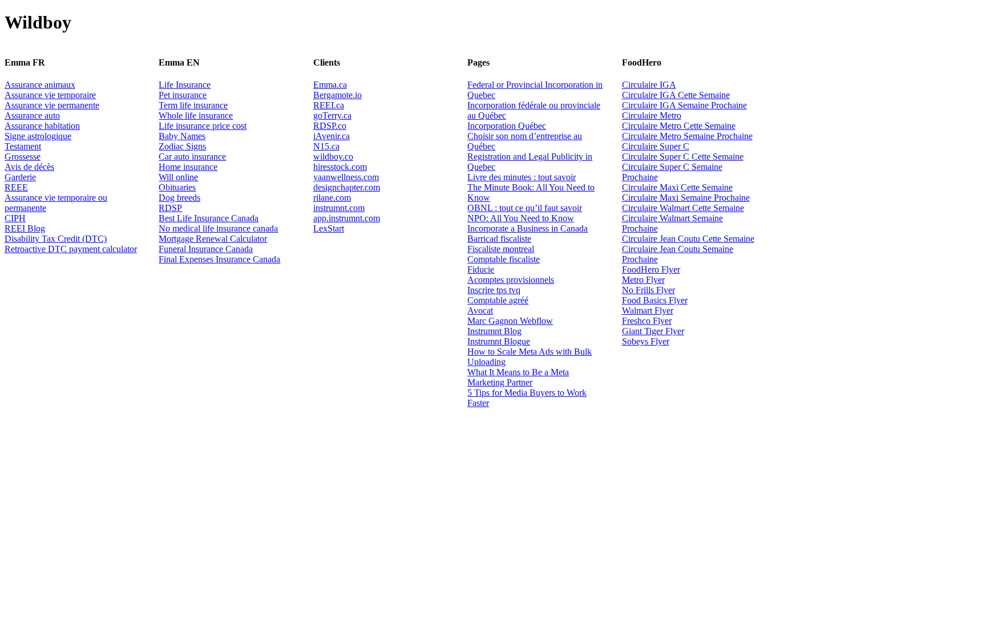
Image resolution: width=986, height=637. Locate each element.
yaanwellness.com (346, 177)
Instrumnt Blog (494, 331)
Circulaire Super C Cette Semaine (682, 156)
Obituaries (177, 187)
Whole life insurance (196, 115)
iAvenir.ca (331, 136)
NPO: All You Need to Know (520, 218)
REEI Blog (25, 228)
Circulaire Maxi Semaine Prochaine (686, 197)
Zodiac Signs (182, 146)
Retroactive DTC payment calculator (71, 249)
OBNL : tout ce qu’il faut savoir (524, 208)
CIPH (15, 218)
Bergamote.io (337, 95)
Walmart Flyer (647, 310)
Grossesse (23, 156)
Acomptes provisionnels (510, 280)
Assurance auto (32, 115)
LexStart (328, 228)
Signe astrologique (38, 136)
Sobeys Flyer (645, 341)
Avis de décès (29, 167)
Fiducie (480, 269)
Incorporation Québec (506, 126)
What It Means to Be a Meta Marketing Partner (518, 377)
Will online (178, 177)
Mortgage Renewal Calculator (213, 239)
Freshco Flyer (647, 321)
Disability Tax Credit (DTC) (56, 239)
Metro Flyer (643, 280)
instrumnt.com (339, 208)
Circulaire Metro (651, 115)
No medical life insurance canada (218, 228)
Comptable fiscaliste (503, 259)
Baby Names (182, 136)
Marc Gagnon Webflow (510, 321)
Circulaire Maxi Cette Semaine (677, 187)
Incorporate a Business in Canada (527, 228)
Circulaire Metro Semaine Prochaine (687, 136)
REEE (16, 187)
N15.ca (326, 146)
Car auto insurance (192, 156)
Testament (23, 146)
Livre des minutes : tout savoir (521, 177)
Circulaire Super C (655, 146)
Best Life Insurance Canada (208, 218)
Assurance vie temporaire (50, 95)
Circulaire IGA (649, 85)
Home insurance (188, 167)
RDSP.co (329, 126)
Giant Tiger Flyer (653, 331)
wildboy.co (333, 156)
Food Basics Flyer (655, 300)
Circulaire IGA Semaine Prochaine (684, 105)
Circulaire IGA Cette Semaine (676, 95)
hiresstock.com (340, 167)
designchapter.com (346, 187)
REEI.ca (328, 105)
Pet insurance (183, 95)
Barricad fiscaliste (499, 239)
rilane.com (332, 197)
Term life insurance (193, 105)
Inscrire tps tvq (493, 290)
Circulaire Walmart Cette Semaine (683, 208)
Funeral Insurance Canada (206, 249)
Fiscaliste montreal (500, 249)
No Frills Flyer (648, 290)
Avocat (480, 310)
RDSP (170, 208)
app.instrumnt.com (346, 218)
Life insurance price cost (202, 126)
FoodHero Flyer (651, 269)
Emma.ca (330, 85)
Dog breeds (179, 197)
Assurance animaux (40, 85)
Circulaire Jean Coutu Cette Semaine (688, 239)
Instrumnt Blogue (498, 341)
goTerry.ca (332, 115)
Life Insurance (185, 85)
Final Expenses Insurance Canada (219, 259)
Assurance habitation (42, 126)
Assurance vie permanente (52, 105)
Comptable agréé (497, 300)
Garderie (20, 177)
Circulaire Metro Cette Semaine (679, 126)
